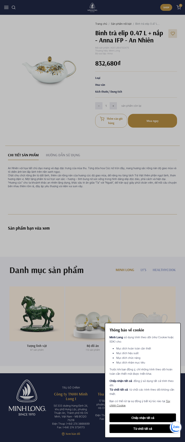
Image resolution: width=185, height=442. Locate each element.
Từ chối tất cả (142, 428)
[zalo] (175, 426)
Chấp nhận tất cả (142, 418)
